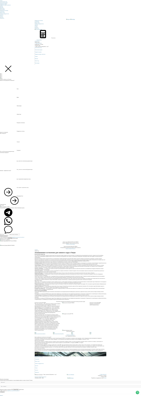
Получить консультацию (70, 244)
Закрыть (1, 395)
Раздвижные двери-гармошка (5, 4)
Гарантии (1, 14)
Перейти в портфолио (71, 334)
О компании (2, 11)
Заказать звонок (37, 355)
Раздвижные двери (3, 3)
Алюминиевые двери (4, 2)
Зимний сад (2, 8)
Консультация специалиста (38, 40)
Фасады (1, 6)
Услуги (1, 0)
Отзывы (1, 15)
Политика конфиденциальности (40, 376)
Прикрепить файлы (3, 238)
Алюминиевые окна (3, 1)
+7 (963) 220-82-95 (38, 43)
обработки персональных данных (18, 237)
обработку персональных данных (13, 390)
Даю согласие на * (10, 390)
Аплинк (105, 377)
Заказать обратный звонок (70, 248)
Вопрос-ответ (2, 12)
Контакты (1, 17)
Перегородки (2, 9)
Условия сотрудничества (4, 13)
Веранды (1, 7)
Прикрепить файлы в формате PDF (6, 389)
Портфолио (2, 18)
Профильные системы (4, 10)
